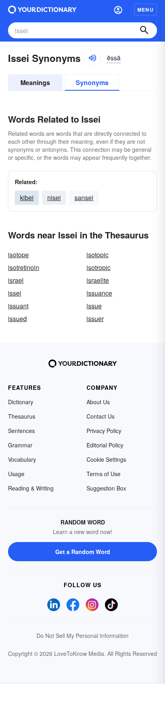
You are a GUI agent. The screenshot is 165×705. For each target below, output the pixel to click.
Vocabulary (22, 459)
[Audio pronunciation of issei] (92, 58)
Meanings (35, 82)
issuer (95, 318)
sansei (83, 197)
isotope (18, 254)
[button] (118, 9)
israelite (98, 280)
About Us (98, 402)
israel (16, 280)
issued (17, 318)
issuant (18, 305)
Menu (145, 9)
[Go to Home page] (42, 9)
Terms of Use (104, 474)
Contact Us (101, 416)
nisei (54, 197)
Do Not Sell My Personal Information (82, 635)
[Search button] (144, 30)
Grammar (20, 445)
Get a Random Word (82, 552)
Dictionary (20, 402)
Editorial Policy (105, 445)
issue (94, 305)
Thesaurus (21, 416)
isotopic (98, 254)
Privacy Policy (104, 431)
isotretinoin (23, 267)
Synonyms (92, 82)
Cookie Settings (106, 459)
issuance (99, 293)
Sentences (21, 431)
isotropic (99, 267)
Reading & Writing (31, 488)
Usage (16, 474)
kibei (27, 197)
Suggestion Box (106, 488)
